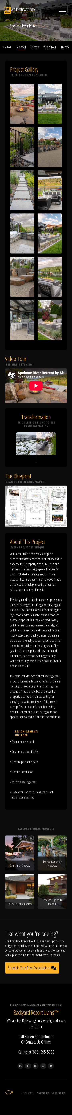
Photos (34, 47)
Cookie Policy (58, 1093)
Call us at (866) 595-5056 (36, 1051)
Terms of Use (27, 1093)
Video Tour (49, 47)
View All (21, 47)
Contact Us (32, 1042)
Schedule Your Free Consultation (28, 968)
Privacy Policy (43, 1093)
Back (9, 47)
